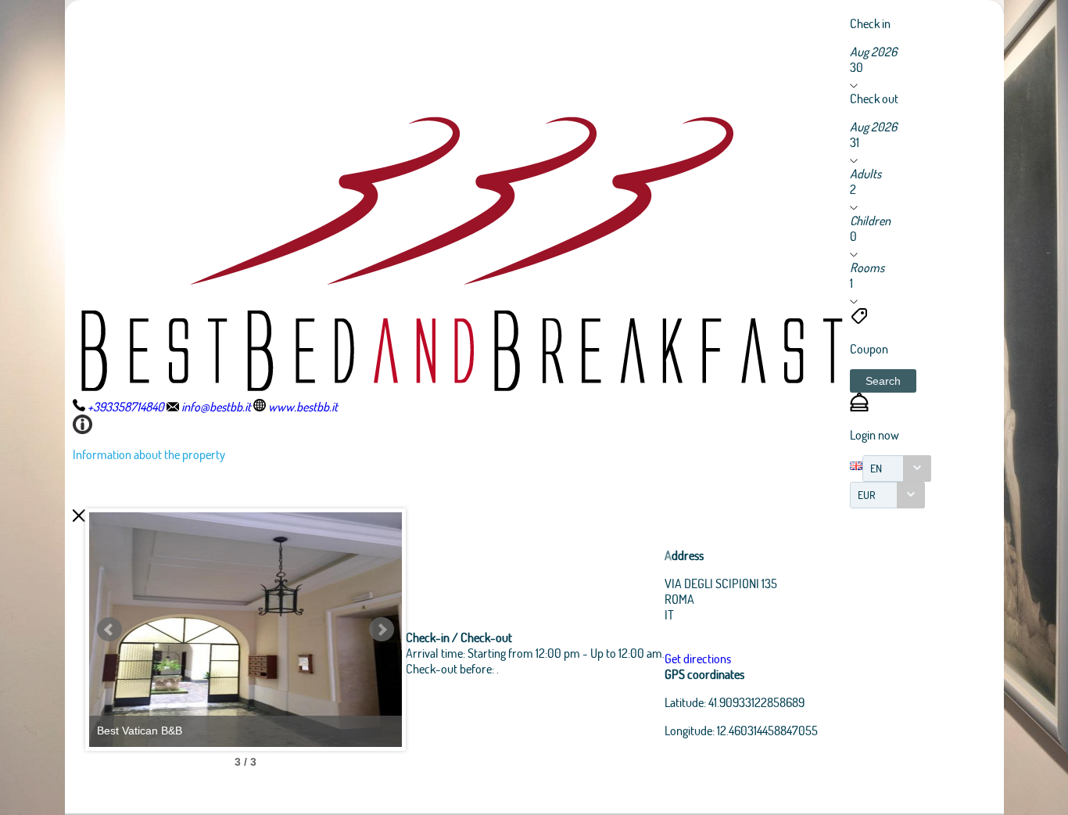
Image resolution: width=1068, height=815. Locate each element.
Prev (109, 629)
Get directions (698, 658)
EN (876, 468)
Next (381, 629)
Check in (870, 23)
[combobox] (896, 468)
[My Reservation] (859, 406)
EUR (867, 494)
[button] (883, 381)
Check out (874, 98)
